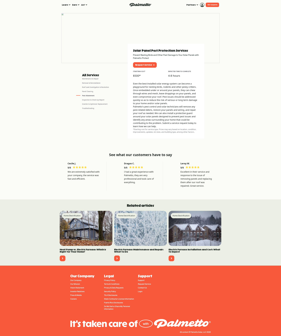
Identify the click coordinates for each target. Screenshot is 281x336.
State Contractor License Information (119, 299)
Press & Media (76, 295)
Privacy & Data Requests (113, 288)
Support (141, 280)
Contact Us (142, 288)
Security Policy (110, 291)
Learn (65, 5)
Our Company (75, 280)
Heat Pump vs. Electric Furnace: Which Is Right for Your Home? (83, 250)
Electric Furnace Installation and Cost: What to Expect (194, 250)
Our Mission (75, 284)
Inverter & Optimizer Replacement (94, 104)
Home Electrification (72, 215)
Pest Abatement (88, 96)
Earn (74, 5)
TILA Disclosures (110, 295)
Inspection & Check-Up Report (93, 100)
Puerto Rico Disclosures (113, 303)
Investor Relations (77, 291)
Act (83, 5)
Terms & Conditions (111, 284)
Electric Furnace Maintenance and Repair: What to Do (139, 250)
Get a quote (212, 5)
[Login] (202, 5)
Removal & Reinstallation (91, 83)
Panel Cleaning (87, 91)
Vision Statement (77, 288)
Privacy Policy (109, 280)
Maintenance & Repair (90, 79)
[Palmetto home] (140, 5)
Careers (73, 299)
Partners (191, 5)
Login (140, 291)
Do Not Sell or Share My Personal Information (117, 307)
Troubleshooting (88, 108)
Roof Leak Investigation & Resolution (95, 87)
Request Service (143, 65)
